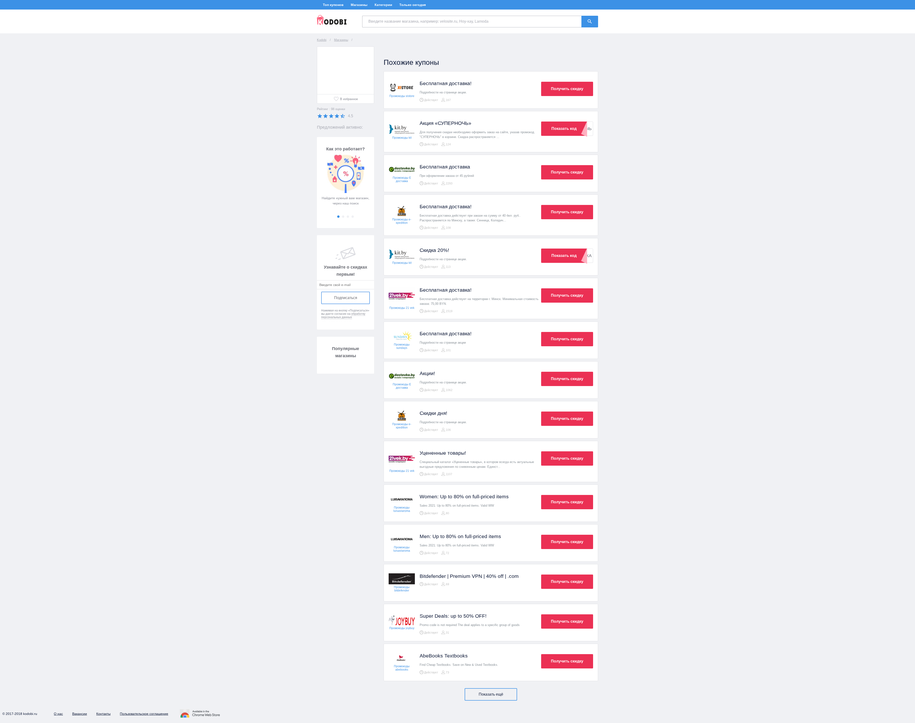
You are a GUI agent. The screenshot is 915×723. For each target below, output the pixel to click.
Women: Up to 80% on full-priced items (464, 496)
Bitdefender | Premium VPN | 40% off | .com (469, 576)
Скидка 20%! (434, 250)
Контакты (103, 714)
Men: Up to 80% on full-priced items (460, 536)
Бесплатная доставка (445, 166)
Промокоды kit (402, 137)
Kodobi (321, 40)
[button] (338, 216)
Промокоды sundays (402, 346)
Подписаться (345, 298)
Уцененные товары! (443, 453)
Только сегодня (412, 5)
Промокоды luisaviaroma (401, 509)
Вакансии (79, 714)
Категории (383, 5)
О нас (58, 714)
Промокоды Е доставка (402, 179)
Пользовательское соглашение (144, 714)
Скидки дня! (433, 413)
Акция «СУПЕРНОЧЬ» (445, 123)
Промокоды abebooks (402, 668)
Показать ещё (491, 694)
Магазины (359, 5)
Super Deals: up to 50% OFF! (453, 616)
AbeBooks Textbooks (444, 655)
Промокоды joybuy (401, 628)
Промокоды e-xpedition (401, 221)
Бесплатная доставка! (446, 83)
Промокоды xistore (401, 96)
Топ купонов (333, 5)
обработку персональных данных (343, 315)
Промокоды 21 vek (401, 308)
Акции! (427, 373)
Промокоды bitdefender (402, 589)
